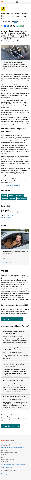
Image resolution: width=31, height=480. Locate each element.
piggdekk (12, 198)
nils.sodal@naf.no (6, 217)
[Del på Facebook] (5, 26)
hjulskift (4, 195)
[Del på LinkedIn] (8, 26)
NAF (15, 22)
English (7, 474)
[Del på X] (11, 26)
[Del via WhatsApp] (20, 26)
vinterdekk (5, 198)
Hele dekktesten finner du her (12, 185)
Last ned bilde (7, 262)
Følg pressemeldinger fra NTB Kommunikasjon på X (14, 464)
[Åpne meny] (17, 2)
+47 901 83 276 (8, 215)
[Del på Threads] (14, 26)
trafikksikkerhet (21, 198)
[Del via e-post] (22, 26)
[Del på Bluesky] (17, 26)
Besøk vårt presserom (11, 426)
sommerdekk (20, 195)
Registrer (6, 319)
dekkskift (11, 195)
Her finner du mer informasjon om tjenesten (12, 447)
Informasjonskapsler (6, 467)
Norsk (2, 474)
